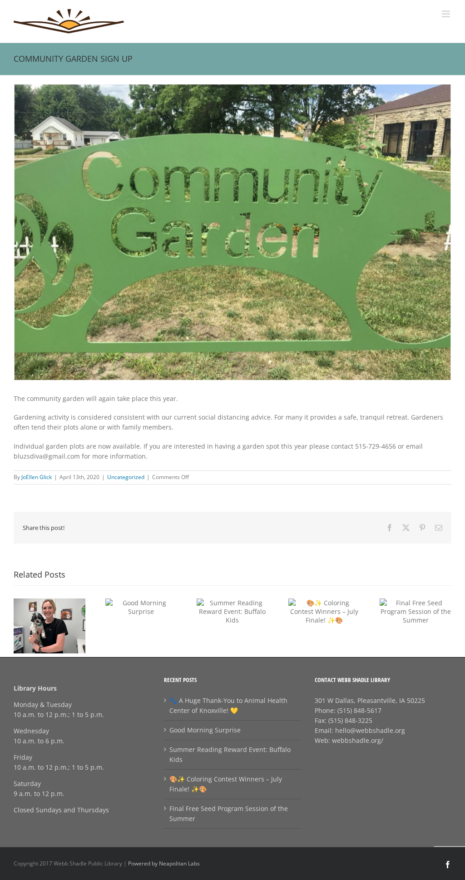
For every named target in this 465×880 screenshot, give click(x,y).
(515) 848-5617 (359, 710)
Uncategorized (125, 477)
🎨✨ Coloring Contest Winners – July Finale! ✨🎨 (225, 784)
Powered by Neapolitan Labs (164, 863)
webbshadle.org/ (357, 740)
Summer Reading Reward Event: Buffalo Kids (230, 754)
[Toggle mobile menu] (446, 14)
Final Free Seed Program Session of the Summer (228, 813)
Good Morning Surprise (205, 730)
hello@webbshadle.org (370, 730)
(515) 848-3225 (350, 720)
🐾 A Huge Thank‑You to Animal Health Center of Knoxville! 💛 (228, 705)
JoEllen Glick (36, 477)
